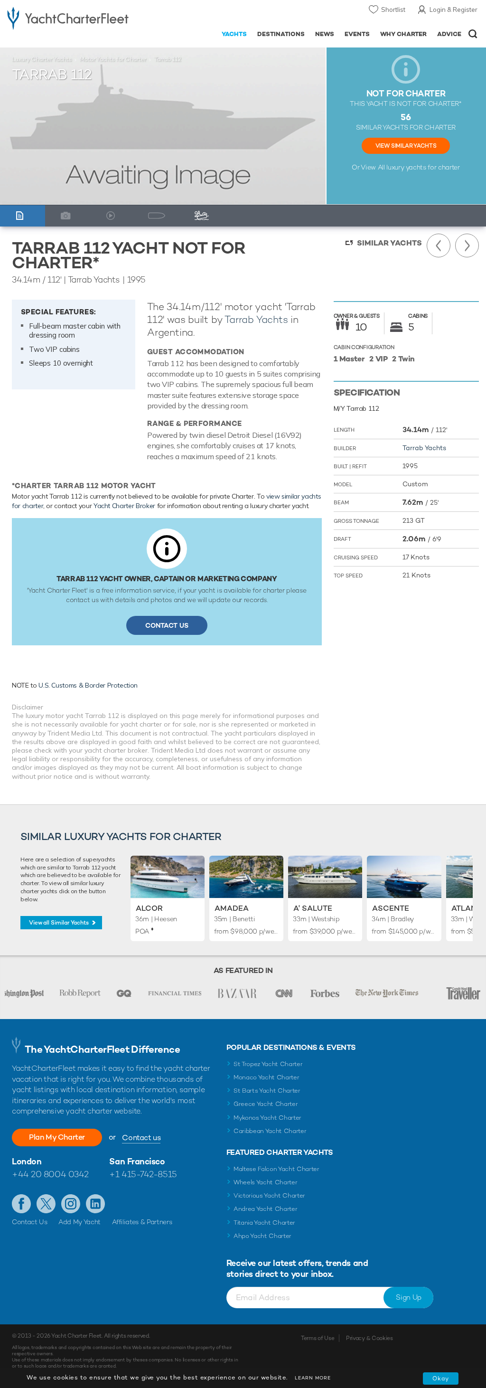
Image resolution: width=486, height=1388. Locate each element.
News (324, 34)
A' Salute (312, 908)
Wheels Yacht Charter (266, 1182)
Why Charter (403, 34)
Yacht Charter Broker (124, 505)
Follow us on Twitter (46, 1203)
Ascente (390, 908)
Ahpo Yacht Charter (262, 1236)
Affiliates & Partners (142, 1222)
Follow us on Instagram (70, 1203)
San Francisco (137, 1161)
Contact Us (166, 625)
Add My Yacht (79, 1222)
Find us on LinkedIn (95, 1203)
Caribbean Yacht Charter (270, 1131)
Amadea (232, 908)
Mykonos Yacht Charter (267, 1118)
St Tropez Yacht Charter (268, 1064)
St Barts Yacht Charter (267, 1090)
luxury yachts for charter (422, 167)
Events (357, 34)
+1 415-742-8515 (143, 1174)
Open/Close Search (472, 33)
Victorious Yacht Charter (269, 1195)
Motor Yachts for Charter (113, 59)
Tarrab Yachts (256, 319)
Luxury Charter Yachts (42, 59)
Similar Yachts (389, 243)
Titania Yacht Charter (264, 1222)
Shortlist (393, 9)
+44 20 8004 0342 (50, 1174)
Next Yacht (467, 245)
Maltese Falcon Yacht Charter (276, 1169)
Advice (449, 34)
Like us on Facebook (21, 1203)
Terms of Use (317, 1338)
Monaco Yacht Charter (266, 1077)
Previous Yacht (438, 245)
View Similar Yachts (405, 146)
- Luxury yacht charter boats (68, 17)
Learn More (313, 1378)
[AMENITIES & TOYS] (204, 216)
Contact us (141, 1138)
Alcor (149, 908)
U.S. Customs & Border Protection (88, 685)
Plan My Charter (57, 1137)
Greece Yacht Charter (266, 1104)
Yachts (234, 34)
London (26, 1161)
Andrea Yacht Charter (266, 1209)
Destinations (281, 34)
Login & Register (453, 9)
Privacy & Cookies (369, 1338)
